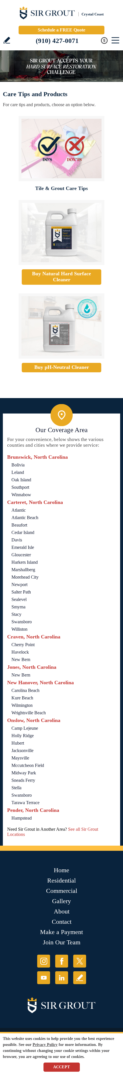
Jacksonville (22, 750)
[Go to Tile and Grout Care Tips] (61, 148)
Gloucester (21, 554)
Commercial (61, 890)
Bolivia (18, 464)
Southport (20, 487)
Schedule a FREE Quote (61, 29)
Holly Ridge (22, 735)
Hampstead (21, 818)
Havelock (20, 652)
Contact (62, 921)
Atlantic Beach (24, 517)
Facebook (61, 961)
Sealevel (19, 599)
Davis (16, 539)
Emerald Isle (22, 547)
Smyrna (18, 606)
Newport (19, 584)
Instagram (43, 961)
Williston (19, 629)
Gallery (61, 901)
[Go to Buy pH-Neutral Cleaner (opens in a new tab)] (61, 326)
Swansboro (21, 621)
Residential (61, 880)
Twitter (79, 961)
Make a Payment (61, 931)
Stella (16, 787)
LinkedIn (61, 977)
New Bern (20, 659)
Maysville (20, 757)
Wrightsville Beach (28, 712)
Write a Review (6, 40)
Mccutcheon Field (27, 765)
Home (61, 870)
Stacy (16, 614)
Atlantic (18, 510)
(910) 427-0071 (57, 40)
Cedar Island (22, 532)
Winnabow (21, 494)
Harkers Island (24, 562)
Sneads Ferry (23, 780)
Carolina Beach (25, 690)
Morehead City (25, 577)
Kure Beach (22, 697)
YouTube (43, 977)
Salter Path (21, 592)
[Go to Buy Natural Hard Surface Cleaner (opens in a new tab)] (61, 232)
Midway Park (23, 772)
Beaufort (19, 525)
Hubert (17, 743)
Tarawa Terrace (25, 802)
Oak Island (21, 479)
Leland (17, 472)
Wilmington (22, 705)
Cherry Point (23, 644)
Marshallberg (23, 569)
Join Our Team (61, 942)
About (62, 911)
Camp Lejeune (24, 728)
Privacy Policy (45, 1045)
